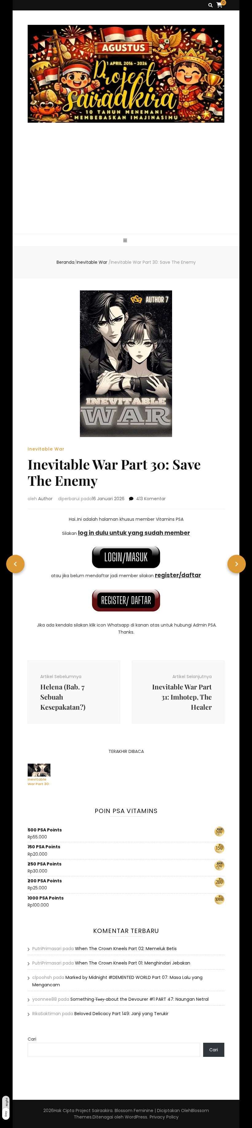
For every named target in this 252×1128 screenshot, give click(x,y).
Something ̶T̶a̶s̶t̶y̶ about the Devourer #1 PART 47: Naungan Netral (139, 999)
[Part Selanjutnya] (236, 564)
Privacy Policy (164, 1117)
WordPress (136, 1117)
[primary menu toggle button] (125, 240)
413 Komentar (151, 499)
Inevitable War (46, 449)
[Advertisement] (126, 188)
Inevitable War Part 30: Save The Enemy (39, 781)
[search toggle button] (210, 5)
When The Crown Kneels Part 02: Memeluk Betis (126, 949)
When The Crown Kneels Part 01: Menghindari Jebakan (132, 963)
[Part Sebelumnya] (15, 564)
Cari (32, 1039)
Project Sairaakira (94, 1110)
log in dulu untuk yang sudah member (134, 533)
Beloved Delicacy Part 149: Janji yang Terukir (121, 1014)
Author (45, 499)
